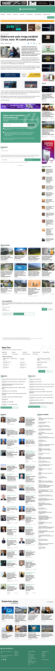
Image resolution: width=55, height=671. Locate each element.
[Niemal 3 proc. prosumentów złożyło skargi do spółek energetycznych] (48, 266)
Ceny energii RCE (38, 14)
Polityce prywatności (11, 139)
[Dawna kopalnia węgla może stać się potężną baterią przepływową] (43, 195)
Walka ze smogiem (31, 662)
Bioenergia (30, 660)
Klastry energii (15, 354)
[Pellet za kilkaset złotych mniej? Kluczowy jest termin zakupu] (43, 202)
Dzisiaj (19, 313)
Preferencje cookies (45, 659)
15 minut (44, 309)
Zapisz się (31, 124)
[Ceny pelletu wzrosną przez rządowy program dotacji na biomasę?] (43, 209)
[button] (45, 17)
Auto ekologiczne (31, 657)
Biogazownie (4, 352)
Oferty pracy (15, 14)
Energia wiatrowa (46, 352)
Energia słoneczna (31, 654)
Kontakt (43, 654)
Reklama (43, 656)
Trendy (7, 34)
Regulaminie (4, 139)
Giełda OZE (22, 14)
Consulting (24, 352)
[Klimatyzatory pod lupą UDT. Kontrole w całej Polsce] (43, 240)
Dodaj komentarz (29, 159)
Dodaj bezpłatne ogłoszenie (6, 407)
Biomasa (13, 352)
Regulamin (14, 155)
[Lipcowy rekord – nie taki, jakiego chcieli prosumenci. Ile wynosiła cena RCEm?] (7, 283)
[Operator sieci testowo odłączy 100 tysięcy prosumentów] (20, 251)
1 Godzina (50, 309)
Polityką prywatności (30, 155)
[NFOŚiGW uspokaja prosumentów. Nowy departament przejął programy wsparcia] (48, 283)
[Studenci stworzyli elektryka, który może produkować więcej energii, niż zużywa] (43, 172)
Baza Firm (9, 14)
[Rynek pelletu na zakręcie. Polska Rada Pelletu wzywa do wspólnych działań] (43, 188)
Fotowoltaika (4, 354)
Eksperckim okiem (46, 14)
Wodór (29, 664)
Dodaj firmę (41, 371)
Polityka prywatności (45, 651)
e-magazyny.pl (14, 603)
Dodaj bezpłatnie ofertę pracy (34, 406)
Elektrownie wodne (36, 352)
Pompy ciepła (35, 354)
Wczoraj (7, 313)
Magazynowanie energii (32, 661)
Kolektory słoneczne (26, 354)
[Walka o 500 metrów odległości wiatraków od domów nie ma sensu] (43, 216)
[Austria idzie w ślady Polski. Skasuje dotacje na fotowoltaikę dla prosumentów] (7, 251)
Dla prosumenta (29, 14)
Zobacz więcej (49, 371)
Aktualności (3, 34)
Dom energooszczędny (32, 658)
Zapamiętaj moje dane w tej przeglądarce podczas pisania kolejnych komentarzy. (15, 162)
